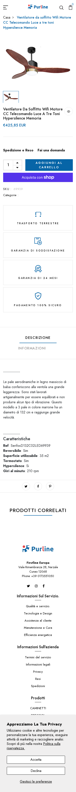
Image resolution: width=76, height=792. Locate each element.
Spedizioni (38, 686)
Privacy (38, 671)
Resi (38, 679)
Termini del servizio (38, 657)
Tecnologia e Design (38, 613)
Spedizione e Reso (18, 150)
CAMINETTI (38, 708)
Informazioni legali (38, 664)
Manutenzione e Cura (38, 627)
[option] (38, 63)
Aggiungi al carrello (49, 165)
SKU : (7, 189)
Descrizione (38, 337)
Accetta (35, 759)
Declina (36, 770)
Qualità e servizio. (38, 606)
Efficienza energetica (38, 635)
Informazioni (32, 348)
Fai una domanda (51, 150)
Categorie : (10, 195)
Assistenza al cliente (38, 620)
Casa (6, 17)
